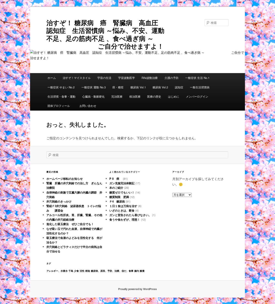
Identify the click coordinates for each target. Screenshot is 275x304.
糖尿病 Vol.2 (160, 87)
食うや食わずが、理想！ (124, 219)
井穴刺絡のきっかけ (59, 201)
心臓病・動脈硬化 (93, 96)
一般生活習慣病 (199, 87)
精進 (87, 270)
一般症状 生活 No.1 (197, 78)
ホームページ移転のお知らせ (64, 179)
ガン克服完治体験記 (121, 183)
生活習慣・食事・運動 (61, 96)
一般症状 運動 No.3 (93, 87)
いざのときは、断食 (121, 210)
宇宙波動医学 (126, 78)
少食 (76, 270)
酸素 (142, 270)
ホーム (51, 78)
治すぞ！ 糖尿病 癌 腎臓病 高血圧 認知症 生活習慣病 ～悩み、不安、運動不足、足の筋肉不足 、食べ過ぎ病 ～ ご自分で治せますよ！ (108, 34)
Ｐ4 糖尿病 (117, 201)
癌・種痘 (118, 87)
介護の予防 (172, 78)
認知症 (179, 87)
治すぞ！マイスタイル (77, 78)
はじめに (173, 96)
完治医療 (116, 96)
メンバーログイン (197, 96)
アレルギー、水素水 (57, 270)
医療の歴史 (154, 96)
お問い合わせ (87, 106)
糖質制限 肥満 (119, 197)
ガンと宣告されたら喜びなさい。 (130, 215)
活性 (82, 270)
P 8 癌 (115, 179)
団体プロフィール (60, 106)
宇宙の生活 (104, 78)
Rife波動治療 (150, 78)
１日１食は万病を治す (123, 206)
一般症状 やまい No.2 (61, 87)
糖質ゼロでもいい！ (121, 192)
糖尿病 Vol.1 (138, 87)
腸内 (136, 270)
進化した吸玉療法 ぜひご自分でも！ (71, 224)
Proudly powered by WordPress (137, 289)
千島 (71, 270)
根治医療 (135, 96)
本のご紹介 (116, 188)
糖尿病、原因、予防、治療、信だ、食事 (112, 270)
